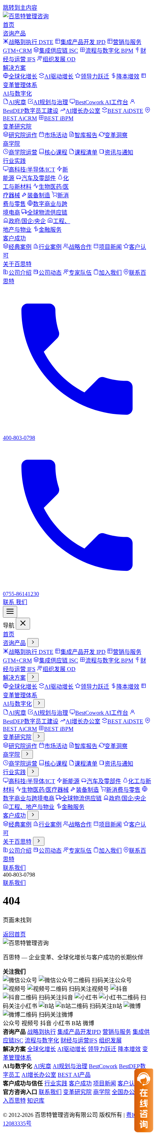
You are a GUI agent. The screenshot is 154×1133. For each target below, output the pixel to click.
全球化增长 (41, 1049)
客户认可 (128, 1083)
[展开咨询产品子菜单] (33, 642)
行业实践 (14, 161)
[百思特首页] (26, 16)
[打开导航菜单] (10, 612)
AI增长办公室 (38, 1075)
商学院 (11, 144)
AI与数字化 (17, 94)
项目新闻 (104, 1083)
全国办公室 (126, 1092)
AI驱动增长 (71, 1049)
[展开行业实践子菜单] (33, 771)
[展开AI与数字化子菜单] (39, 703)
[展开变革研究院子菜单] (38, 736)
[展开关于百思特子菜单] (38, 841)
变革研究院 (17, 127)
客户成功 (14, 238)
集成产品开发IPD (79, 1032)
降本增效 (129, 1049)
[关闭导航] (23, 624)
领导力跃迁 (102, 1049)
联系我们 (14, 868)
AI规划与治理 (70, 1066)
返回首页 (14, 934)
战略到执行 (41, 1032)
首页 (8, 25)
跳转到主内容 (20, 8)
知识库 (35, 1101)
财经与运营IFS (79, 1040)
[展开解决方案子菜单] (33, 677)
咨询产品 (14, 33)
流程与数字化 (42, 1040)
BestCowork (103, 1066)
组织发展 (110, 1040)
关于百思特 (17, 264)
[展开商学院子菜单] (27, 754)
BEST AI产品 (74, 1075)
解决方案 (14, 68)
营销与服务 (116, 1032)
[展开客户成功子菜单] (33, 815)
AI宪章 (42, 1066)
